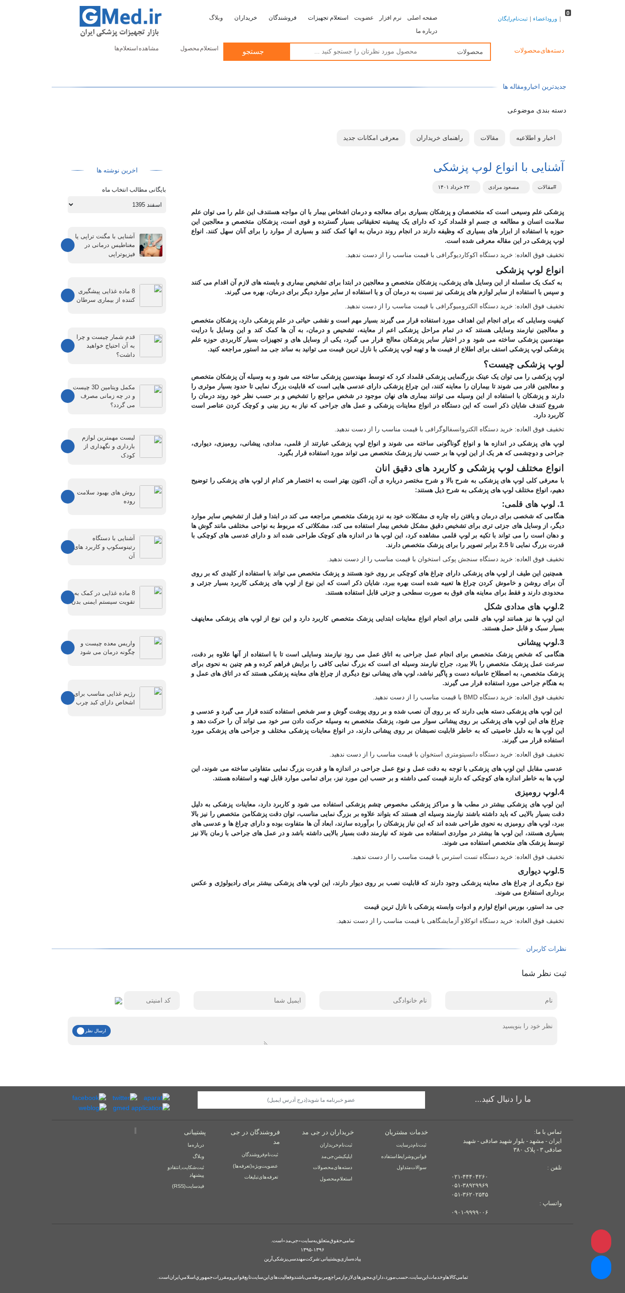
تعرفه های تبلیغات (261, 1177)
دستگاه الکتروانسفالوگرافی (461, 429)
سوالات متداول (411, 1167)
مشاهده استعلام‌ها (136, 48)
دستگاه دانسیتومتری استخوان (459, 754)
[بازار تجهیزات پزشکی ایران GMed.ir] (112, 20)
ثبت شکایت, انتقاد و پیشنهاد (185, 1171)
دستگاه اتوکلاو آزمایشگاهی (462, 920)
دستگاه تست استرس (470, 856)
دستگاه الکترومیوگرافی (467, 306)
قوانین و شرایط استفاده (403, 1156)
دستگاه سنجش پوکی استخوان (458, 559)
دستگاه (480, 697)
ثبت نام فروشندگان (260, 1154)
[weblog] (93, 1107)
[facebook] (89, 1097)
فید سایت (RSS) (188, 1186)
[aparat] (157, 1097)
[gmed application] (141, 1107)
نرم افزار (390, 18)
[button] (601, 1267)
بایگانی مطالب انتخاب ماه (134, 189)
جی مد (555, 906)
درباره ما (426, 31)
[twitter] (125, 1097)
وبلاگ (216, 18)
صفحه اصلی (422, 18)
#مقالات (547, 187)
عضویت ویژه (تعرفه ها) (255, 1166)
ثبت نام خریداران (336, 1145)
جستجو (254, 51)
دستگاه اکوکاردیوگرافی (467, 254)
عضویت (364, 18)
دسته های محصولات (332, 1167)
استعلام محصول (199, 48)
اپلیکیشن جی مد (336, 1156)
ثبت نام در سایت (411, 1145)
